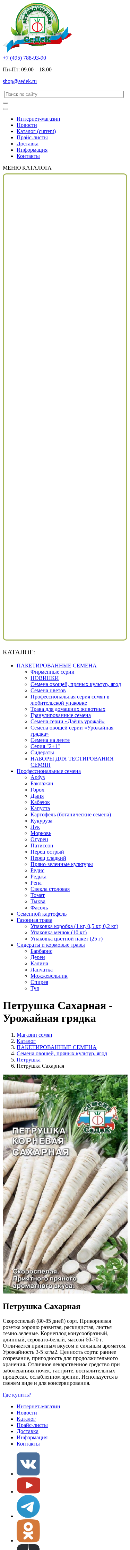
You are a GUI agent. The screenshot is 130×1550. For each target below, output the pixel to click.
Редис (37, 870)
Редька (38, 876)
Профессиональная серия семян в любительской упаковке (70, 700)
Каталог (36, 131)
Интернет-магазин (38, 119)
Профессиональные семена (49, 771)
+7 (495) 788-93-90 (24, 58)
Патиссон (42, 845)
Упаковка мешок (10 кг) (59, 932)
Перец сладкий (48, 858)
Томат (38, 895)
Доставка (27, 144)
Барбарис (41, 951)
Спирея (39, 982)
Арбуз (38, 777)
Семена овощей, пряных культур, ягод (76, 684)
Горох (37, 790)
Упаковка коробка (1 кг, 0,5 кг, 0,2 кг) (74, 926)
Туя (35, 988)
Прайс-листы (32, 137)
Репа (36, 883)
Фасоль (39, 907)
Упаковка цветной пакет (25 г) (67, 939)
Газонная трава (34, 920)
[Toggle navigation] (5, 109)
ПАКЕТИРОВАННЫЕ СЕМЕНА (57, 665)
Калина (39, 963)
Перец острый (47, 852)
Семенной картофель (42, 914)
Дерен (38, 957)
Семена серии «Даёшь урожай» (68, 721)
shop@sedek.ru (20, 81)
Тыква (38, 901)
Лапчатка (42, 970)
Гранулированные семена (61, 715)
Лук (35, 827)
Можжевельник (49, 976)
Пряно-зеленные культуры (62, 864)
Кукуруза (41, 821)
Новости (27, 125)
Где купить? (17, 1395)
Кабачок (40, 802)
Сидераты (42, 752)
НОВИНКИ (45, 678)
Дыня (37, 796)
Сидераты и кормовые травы (51, 945)
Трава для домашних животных (68, 709)
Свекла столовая (50, 889)
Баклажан (42, 783)
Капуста (40, 808)
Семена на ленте (50, 740)
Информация (32, 150)
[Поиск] (5, 103)
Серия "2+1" (45, 746)
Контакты (28, 156)
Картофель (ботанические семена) (71, 814)
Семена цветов (48, 690)
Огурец (39, 839)
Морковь (41, 833)
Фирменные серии (53, 672)
